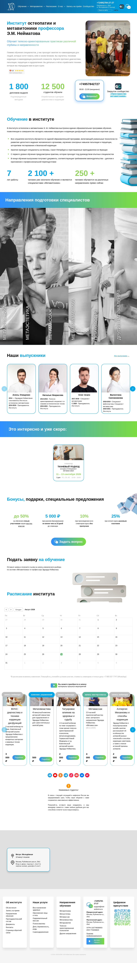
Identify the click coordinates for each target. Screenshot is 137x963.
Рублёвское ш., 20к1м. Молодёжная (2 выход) (106, 6)
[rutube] (87, 775)
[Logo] (11, 6)
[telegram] (50, 775)
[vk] (82, 775)
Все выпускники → (121, 356)
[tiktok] (71, 775)
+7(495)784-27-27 (105, 2)
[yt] (55, 775)
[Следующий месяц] (11, 610)
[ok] (60, 775)
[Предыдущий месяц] (6, 610)
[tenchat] (76, 775)
